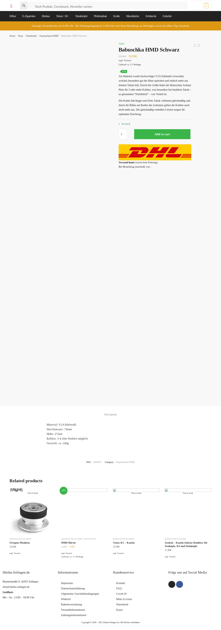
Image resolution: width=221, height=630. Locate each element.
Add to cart (162, 134)
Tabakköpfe (31, 36)
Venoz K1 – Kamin (123, 542)
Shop (20, 36)
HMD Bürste (68, 542)
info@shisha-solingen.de (16, 586)
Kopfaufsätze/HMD (49, 36)
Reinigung (90, 539)
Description (110, 414)
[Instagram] (171, 584)
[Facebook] (179, 584)
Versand (127, 60)
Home (12, 36)
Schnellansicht (32, 564)
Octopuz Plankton (19, 542)
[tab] (110, 411)
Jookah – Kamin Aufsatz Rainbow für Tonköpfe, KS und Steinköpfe (186, 544)
